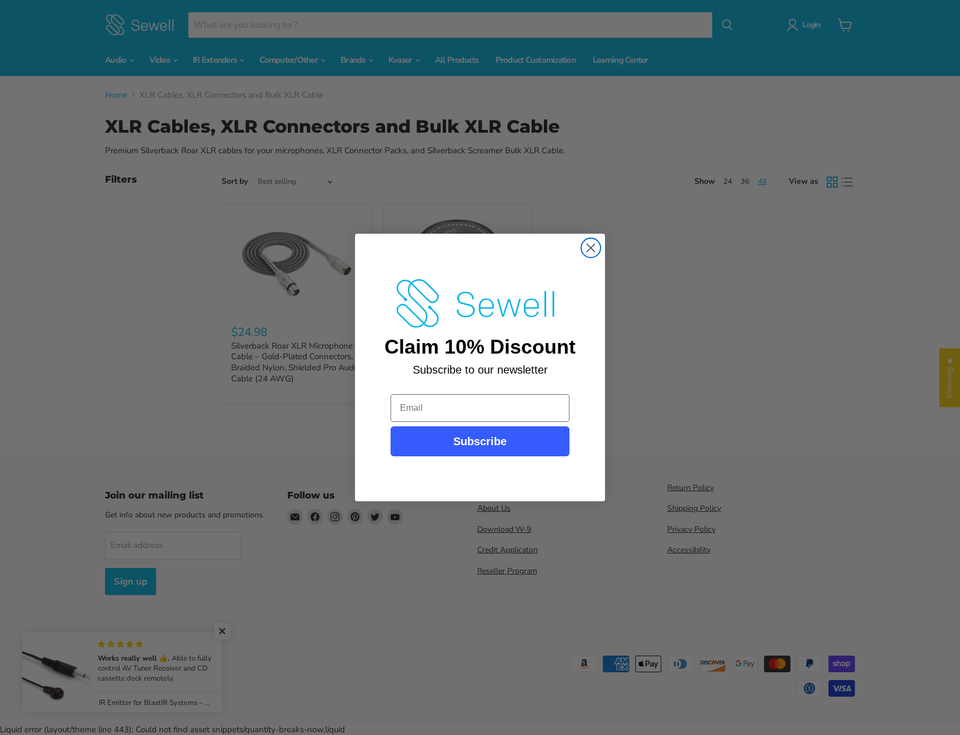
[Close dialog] (591, 248)
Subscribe (480, 441)
